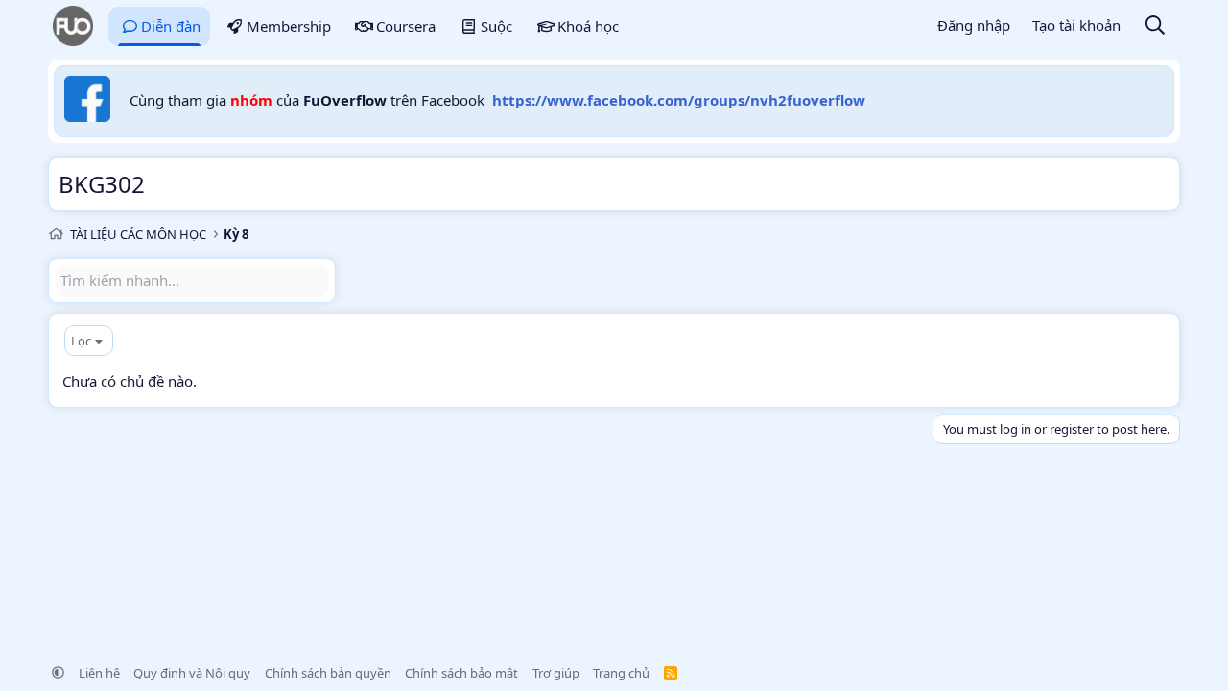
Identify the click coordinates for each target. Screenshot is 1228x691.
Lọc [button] (81, 340)
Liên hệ (99, 672)
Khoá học (588, 26)
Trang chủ (621, 672)
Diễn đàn (171, 26)
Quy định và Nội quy (191, 672)
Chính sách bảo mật (461, 672)
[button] (58, 672)
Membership (289, 26)
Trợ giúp (555, 672)
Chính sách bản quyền (328, 672)
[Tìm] (1155, 26)
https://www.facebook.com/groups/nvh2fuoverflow (678, 99)
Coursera (406, 26)
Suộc (496, 26)
